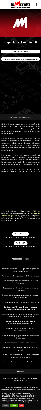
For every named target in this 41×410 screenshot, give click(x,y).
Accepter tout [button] (14, 405)
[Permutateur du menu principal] (36, 4)
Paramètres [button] (6, 405)
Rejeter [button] (21, 405)
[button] (20, 51)
